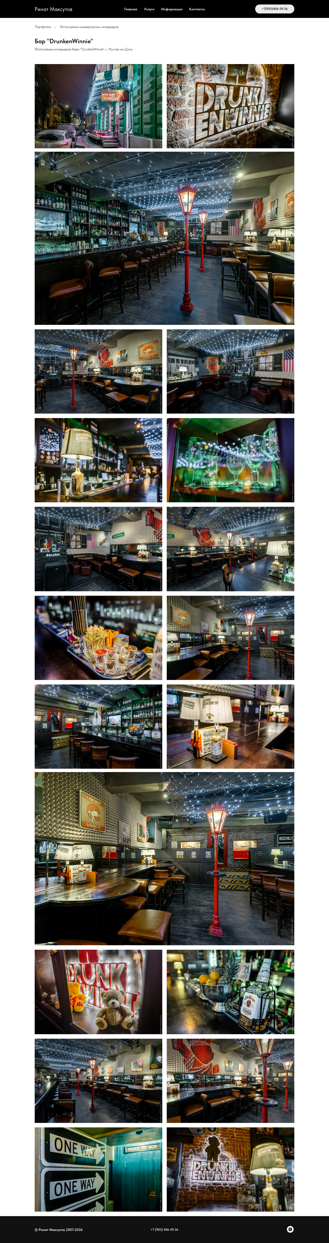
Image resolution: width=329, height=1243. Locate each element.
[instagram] (290, 1231)
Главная (130, 9)
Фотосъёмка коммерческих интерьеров (89, 27)
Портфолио (43, 27)
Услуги (149, 9)
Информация (171, 9)
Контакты (197, 9)
